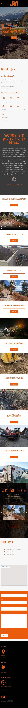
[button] (14, 37)
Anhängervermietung (21, 109)
